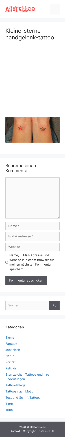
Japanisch (12, 350)
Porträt (10, 362)
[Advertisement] (32, 78)
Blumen (10, 337)
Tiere (9, 404)
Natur (9, 356)
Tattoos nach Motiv (19, 391)
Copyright (29, 431)
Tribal (9, 410)
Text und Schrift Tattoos (22, 397)
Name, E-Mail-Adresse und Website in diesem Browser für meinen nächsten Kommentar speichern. (31, 262)
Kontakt (15, 431)
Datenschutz (46, 431)
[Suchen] (54, 305)
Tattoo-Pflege (15, 385)
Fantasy (11, 343)
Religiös (11, 368)
